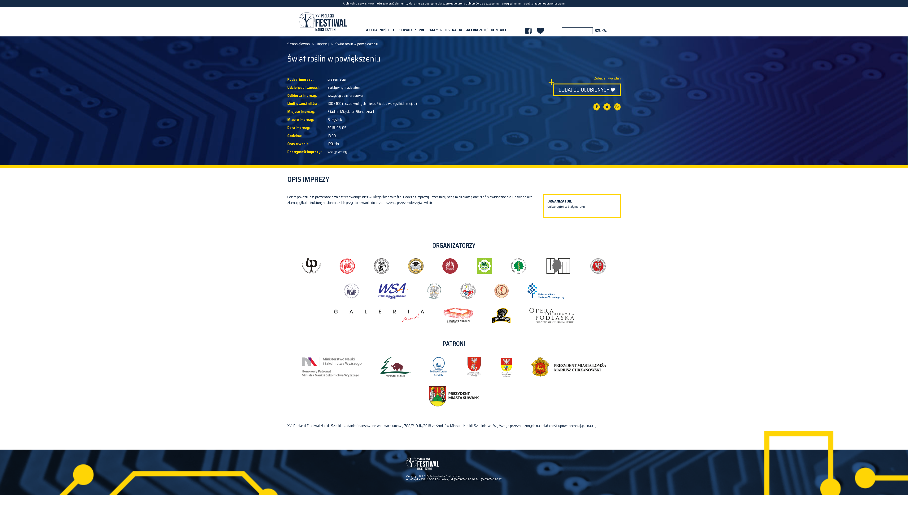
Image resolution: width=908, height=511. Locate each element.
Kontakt (499, 30)
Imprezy (322, 44)
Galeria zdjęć (477, 30)
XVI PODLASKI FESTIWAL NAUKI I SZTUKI (323, 21)
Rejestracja (451, 30)
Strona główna (298, 44)
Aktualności (377, 30)
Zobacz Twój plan (607, 78)
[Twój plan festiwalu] (540, 31)
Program (427, 30)
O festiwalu (403, 30)
